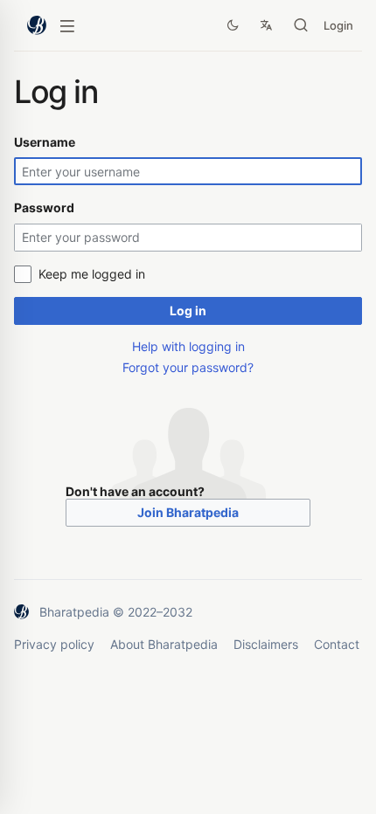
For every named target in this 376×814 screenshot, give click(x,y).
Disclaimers (265, 644)
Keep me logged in (91, 273)
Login (338, 25)
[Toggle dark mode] (232, 25)
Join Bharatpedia (188, 512)
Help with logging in (188, 346)
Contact (336, 644)
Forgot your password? (188, 367)
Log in (188, 310)
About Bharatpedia (164, 644)
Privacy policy (54, 644)
